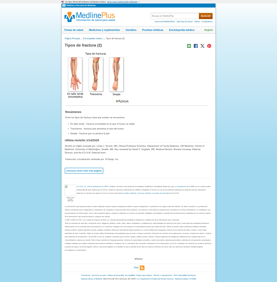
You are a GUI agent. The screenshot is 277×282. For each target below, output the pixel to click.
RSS (136, 267)
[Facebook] (196, 45)
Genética (131, 30)
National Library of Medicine (91, 279)
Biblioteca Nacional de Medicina (81, 5)
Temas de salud (73, 30)
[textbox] (175, 16)
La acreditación (180, 186)
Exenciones (86, 275)
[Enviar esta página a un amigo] (189, 45)
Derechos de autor (99, 275)
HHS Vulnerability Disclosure (184, 275)
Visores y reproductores (162, 275)
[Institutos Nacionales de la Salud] (64, 5)
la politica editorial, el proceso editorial (137, 193)
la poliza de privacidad (161, 193)
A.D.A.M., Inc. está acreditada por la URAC (93, 186)
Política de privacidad (115, 275)
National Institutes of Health (185, 279)
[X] (202, 45)
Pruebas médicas (152, 30)
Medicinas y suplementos (104, 30)
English (209, 30)
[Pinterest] (209, 45)
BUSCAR (205, 16)
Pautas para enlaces (144, 275)
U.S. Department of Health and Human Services (155, 279)
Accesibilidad (130, 275)
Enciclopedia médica (181, 30)
